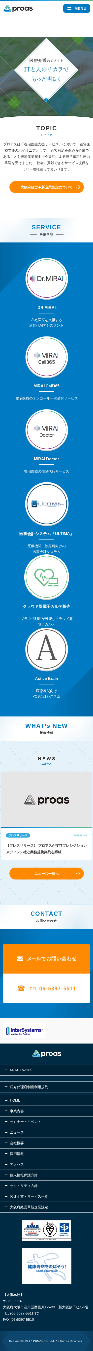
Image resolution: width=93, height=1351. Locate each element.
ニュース (17, 1132)
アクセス (17, 1164)
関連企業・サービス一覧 (29, 1196)
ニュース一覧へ (46, 874)
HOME (15, 1100)
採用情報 (17, 1154)
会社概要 (17, 1143)
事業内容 (17, 1111)
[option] (46, 816)
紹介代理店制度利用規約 (29, 1087)
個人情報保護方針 (24, 1175)
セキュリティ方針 (24, 1186)
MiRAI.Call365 (21, 1070)
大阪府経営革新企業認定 (29, 1207)
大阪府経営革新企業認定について (47, 187)
